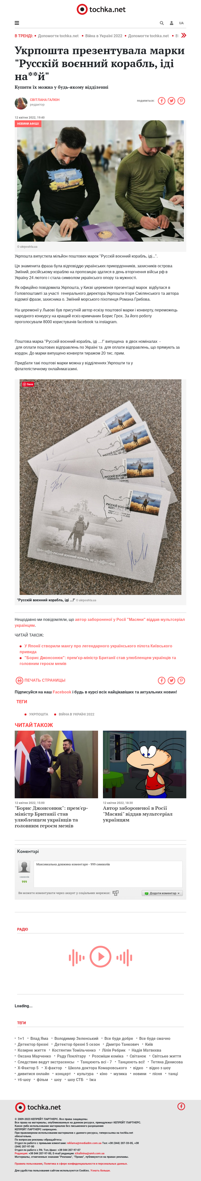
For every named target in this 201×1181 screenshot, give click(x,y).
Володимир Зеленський (76, 1038)
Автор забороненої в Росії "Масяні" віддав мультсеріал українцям (138, 814)
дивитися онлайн (33, 1073)
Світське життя (166, 1056)
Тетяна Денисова (167, 1062)
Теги (22, 1023)
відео (138, 1068)
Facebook (62, 692)
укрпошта (38, 714)
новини (139, 1073)
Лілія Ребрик (114, 1050)
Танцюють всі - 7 (96, 1062)
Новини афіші (28, 123)
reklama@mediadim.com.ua (84, 1143)
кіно (103, 1073)
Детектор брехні (33, 1044)
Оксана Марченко (34, 1056)
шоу (58, 1079)
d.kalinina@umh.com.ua (89, 1153)
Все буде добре (118, 1038)
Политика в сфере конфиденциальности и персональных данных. (86, 1163)
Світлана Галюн (45, 100)
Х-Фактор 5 (28, 1068)
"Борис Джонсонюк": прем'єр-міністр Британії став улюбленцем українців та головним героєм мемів (51, 817)
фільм (42, 1079)
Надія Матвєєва (146, 1050)
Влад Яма (39, 1038)
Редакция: (21, 1153)
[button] (171, 23)
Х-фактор (53, 1068)
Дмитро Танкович (122, 1044)
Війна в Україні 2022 (103, 36)
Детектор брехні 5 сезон (77, 1044)
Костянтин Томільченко (74, 1050)
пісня (157, 1073)
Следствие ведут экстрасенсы (46, 1062)
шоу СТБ (75, 1079)
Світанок (138, 1056)
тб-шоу (24, 1079)
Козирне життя (32, 1050)
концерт (63, 1073)
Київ (149, 1044)
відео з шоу (160, 1068)
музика (120, 1073)
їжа (92, 1079)
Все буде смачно (154, 1038)
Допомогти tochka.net (58, 36)
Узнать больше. (100, 1170)
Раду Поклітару (71, 1056)
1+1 (21, 1038)
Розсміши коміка (108, 1056)
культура (85, 1073)
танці (173, 1073)
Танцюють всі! (131, 1062)
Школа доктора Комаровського (97, 1068)
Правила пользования (28, 1163)
